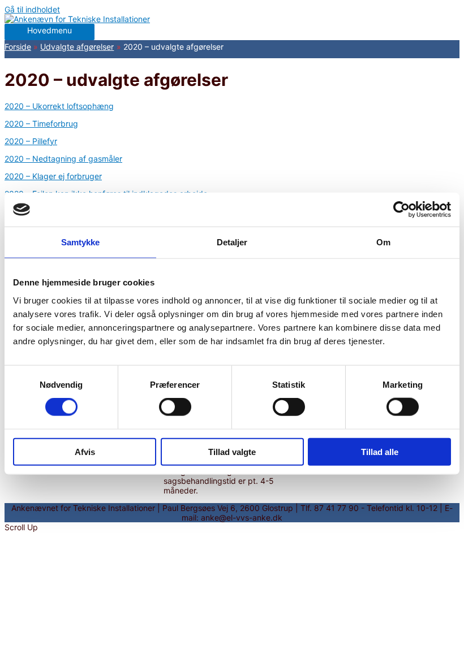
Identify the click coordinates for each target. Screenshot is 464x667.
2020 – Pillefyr (31, 141)
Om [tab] (383, 242)
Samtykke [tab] (80, 242)
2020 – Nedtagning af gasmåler (63, 158)
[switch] (175, 407)
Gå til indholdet (32, 9)
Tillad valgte (232, 451)
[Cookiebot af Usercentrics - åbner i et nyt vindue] (401, 209)
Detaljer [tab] (232, 242)
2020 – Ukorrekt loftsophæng (59, 106)
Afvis (85, 451)
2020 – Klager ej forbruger (53, 176)
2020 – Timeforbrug (41, 123)
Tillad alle (379, 451)
